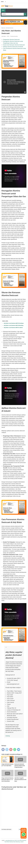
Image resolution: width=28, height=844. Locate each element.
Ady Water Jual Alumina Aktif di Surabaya (14, 323)
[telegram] (18, 749)
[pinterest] (10, 749)
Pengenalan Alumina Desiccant (11, 39)
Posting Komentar (14, 36)
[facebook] (3, 749)
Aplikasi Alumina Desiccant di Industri (13, 46)
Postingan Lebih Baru (6, 829)
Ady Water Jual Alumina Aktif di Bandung (13, 325)
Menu (3, 10)
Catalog (7, 736)
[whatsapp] (14, 749)
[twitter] (6, 749)
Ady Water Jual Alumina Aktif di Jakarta (13, 327)
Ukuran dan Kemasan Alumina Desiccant (14, 45)
